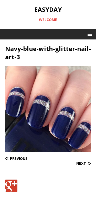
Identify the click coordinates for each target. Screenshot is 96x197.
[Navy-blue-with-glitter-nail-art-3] (48, 148)
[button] (89, 34)
